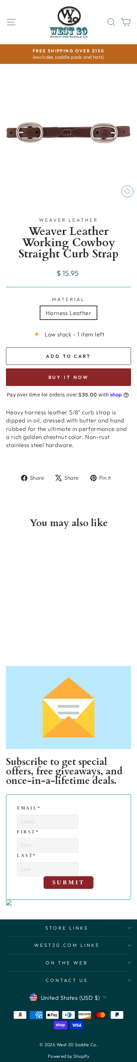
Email (29, 808)
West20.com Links (67, 945)
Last (27, 855)
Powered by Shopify (68, 1056)
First (28, 832)
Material (68, 299)
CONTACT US (67, 980)
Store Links (66, 928)
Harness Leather (68, 312)
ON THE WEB (67, 962)
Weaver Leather (68, 220)
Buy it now (68, 377)
